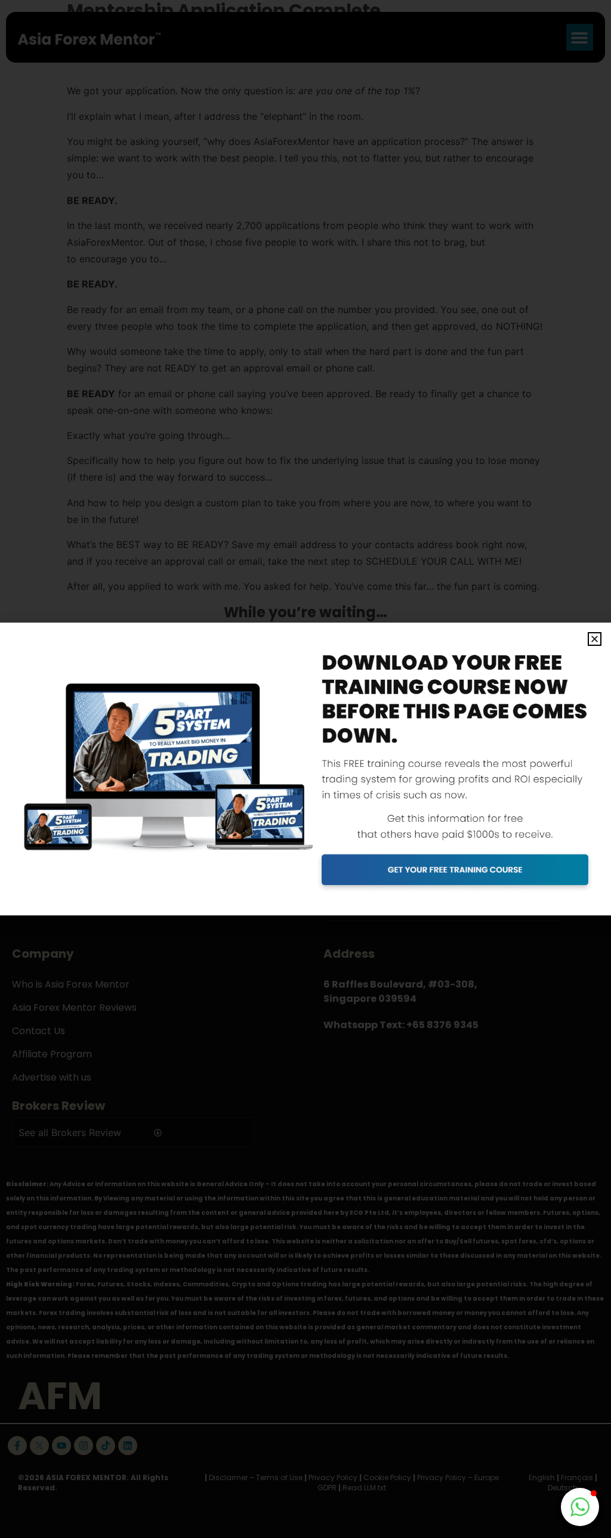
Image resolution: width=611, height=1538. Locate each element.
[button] (594, 639)
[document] (305, 769)
